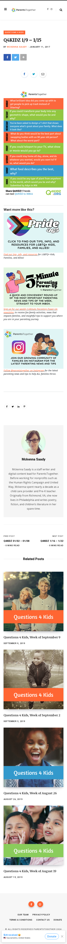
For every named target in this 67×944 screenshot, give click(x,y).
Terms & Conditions (20, 920)
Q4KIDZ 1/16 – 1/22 (51, 541)
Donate (58, 920)
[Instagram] (40, 904)
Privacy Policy (41, 915)
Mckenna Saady (17, 47)
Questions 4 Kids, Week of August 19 (30, 871)
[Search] (59, 10)
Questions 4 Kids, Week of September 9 (32, 637)
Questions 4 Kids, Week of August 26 (30, 793)
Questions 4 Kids (14, 32)
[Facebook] (31, 904)
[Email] (42, 74)
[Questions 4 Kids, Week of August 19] (33, 835)
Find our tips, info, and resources (20, 254)
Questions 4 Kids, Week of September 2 (32, 715)
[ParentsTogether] (23, 10)
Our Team (23, 915)
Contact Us (43, 920)
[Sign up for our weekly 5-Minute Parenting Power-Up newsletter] (34, 232)
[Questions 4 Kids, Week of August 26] (33, 757)
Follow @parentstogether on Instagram (24, 370)
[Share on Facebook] (7, 57)
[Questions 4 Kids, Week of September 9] (33, 601)
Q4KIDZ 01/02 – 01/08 (16, 541)
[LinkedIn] (18, 406)
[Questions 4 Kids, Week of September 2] (33, 679)
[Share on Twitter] (15, 57)
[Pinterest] (24, 406)
